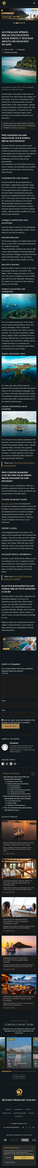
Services (7, 1113)
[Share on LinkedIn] (11, 764)
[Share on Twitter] (7, 764)
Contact (19, 1116)
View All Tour (19, 1076)
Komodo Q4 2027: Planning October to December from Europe (15, 960)
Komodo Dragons (15, 786)
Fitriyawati (21, 49)
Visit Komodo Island (10, 52)
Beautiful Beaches (16, 788)
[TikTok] (30, 1127)
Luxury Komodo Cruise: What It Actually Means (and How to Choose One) (17, 883)
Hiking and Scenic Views (18, 792)
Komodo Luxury (8, 504)
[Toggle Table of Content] (32, 774)
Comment (5, 673)
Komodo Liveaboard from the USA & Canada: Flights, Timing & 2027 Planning (18, 999)
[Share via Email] (15, 764)
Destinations (20, 1113)
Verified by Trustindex (18, 127)
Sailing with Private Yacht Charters (20, 794)
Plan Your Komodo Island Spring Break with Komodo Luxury (18, 809)
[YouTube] (23, 1127)
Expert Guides (12, 803)
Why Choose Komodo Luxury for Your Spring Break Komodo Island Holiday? (17, 797)
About (9, 1109)
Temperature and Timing (14, 781)
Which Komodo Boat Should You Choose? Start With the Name (18, 844)
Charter (18, 1109)
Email (3, 710)
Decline (8, 1157)
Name (4, 700)
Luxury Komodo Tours (14, 801)
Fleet (28, 1109)
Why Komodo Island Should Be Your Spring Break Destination (16, 778)
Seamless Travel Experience (16, 805)
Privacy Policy (10, 1162)
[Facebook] (33, 1127)
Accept (24, 1157)
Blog (31, 1113)
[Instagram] (26, 1127)
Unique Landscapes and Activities (17, 784)
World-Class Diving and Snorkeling (20, 790)
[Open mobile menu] (34, 3)
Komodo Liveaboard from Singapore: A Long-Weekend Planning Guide (15, 922)
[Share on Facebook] (3, 764)
